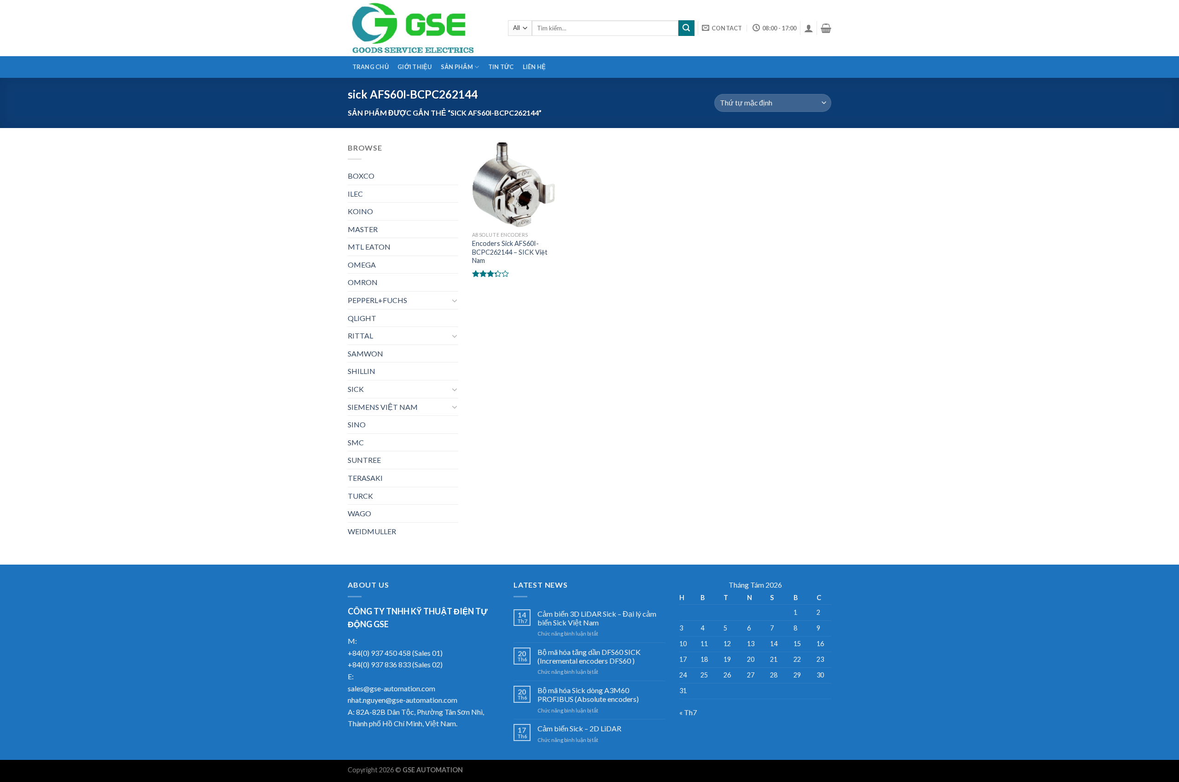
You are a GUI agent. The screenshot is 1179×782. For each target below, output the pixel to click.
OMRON (363, 282)
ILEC (355, 193)
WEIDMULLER (372, 531)
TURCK (360, 495)
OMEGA (362, 264)
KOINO (360, 211)
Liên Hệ (534, 66)
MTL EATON (369, 246)
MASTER (363, 229)
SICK (356, 389)
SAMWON (365, 353)
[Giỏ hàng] (826, 28)
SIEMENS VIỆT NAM (383, 407)
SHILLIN (361, 371)
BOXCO (361, 175)
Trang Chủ (370, 66)
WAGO (359, 513)
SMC (356, 442)
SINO (357, 424)
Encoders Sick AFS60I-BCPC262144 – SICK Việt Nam (510, 251)
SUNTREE (364, 459)
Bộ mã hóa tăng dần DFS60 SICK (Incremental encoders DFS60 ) (589, 656)
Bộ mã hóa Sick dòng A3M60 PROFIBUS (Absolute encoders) (588, 694)
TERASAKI (365, 477)
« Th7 (688, 712)
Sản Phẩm (457, 66)
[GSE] (421, 28)
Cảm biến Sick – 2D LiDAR (579, 728)
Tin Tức (501, 66)
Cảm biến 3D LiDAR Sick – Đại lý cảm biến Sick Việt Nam (596, 618)
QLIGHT (362, 318)
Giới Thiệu (414, 66)
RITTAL (360, 335)
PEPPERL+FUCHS (377, 300)
